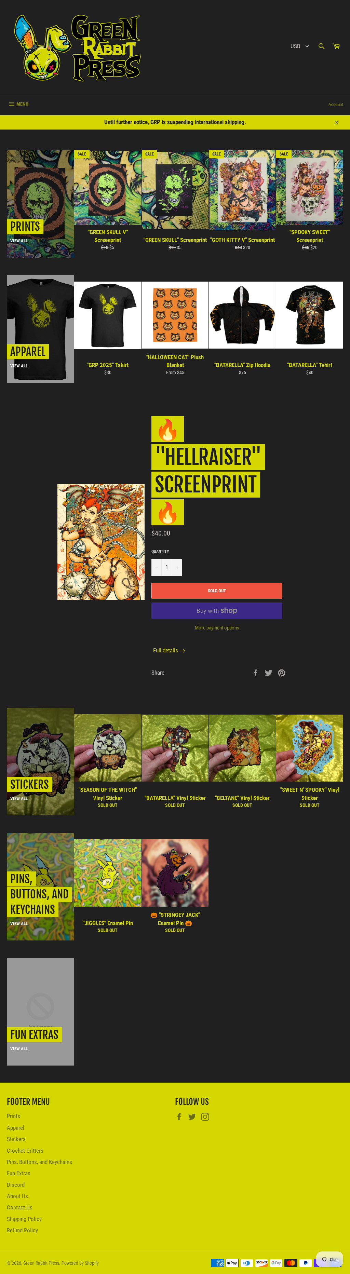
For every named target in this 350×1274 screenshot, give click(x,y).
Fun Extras (18, 1173)
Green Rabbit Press (41, 1263)
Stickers (16, 1139)
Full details (165, 650)
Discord (16, 1184)
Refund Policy (22, 1230)
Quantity (160, 551)
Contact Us (19, 1207)
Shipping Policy (24, 1219)
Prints (13, 1116)
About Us (17, 1196)
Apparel (15, 1127)
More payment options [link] (217, 628)
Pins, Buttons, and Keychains (39, 1161)
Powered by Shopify (80, 1263)
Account (335, 104)
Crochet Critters (25, 1150)
